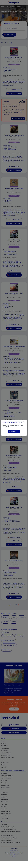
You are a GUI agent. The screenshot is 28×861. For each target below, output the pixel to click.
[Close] (23, 422)
